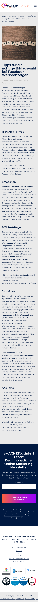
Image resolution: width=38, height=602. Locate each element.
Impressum (20, 598)
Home (3, 16)
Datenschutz (30, 598)
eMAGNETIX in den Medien (19, 558)
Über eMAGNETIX (19, 548)
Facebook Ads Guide (11, 174)
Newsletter (19, 556)
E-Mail (19, 483)
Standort (19, 553)
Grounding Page (19, 561)
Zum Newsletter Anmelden (19, 498)
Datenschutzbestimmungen (13, 516)
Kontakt (19, 550)
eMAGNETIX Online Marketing (9, 6)
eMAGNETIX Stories (16, 16)
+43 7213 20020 (19, 542)
